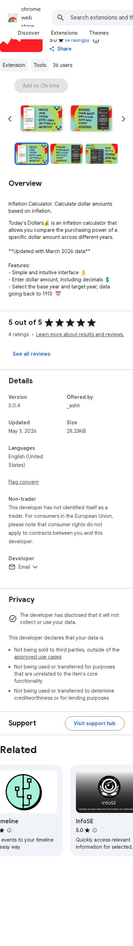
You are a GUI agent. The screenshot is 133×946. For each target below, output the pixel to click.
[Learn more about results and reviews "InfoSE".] (94, 830)
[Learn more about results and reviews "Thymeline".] (8, 830)
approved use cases (37, 657)
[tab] (28, 33)
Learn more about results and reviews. (80, 334)
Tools (40, 65)
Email (24, 567)
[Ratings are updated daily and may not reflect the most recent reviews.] (96, 40)
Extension (14, 65)
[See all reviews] (32, 353)
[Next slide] (123, 119)
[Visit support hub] (94, 723)
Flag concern (24, 482)
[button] (41, 119)
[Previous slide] (10, 119)
